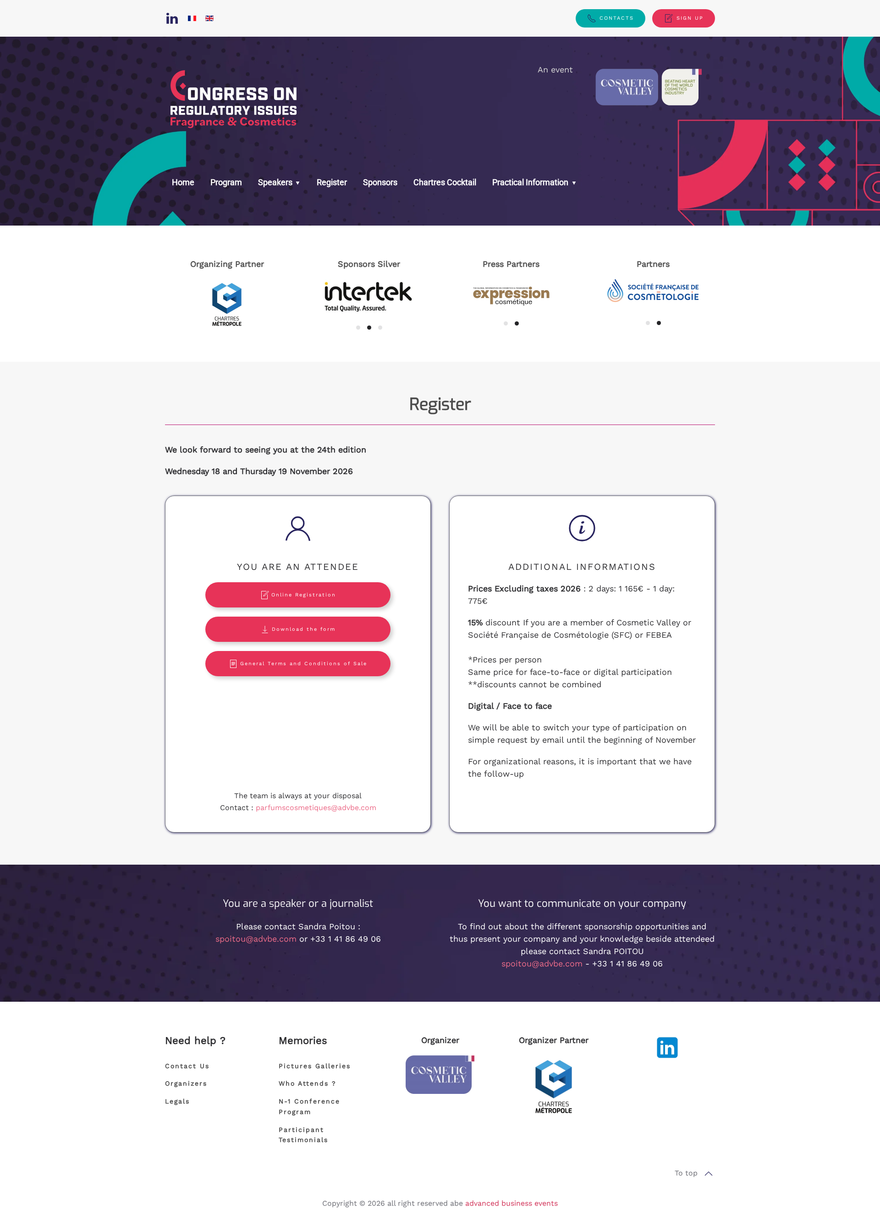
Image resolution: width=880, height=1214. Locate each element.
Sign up (690, 18)
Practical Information (531, 182)
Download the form (304, 629)
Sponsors (380, 182)
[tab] (358, 328)
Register (332, 182)
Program (226, 182)
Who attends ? (307, 1083)
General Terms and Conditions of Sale (303, 664)
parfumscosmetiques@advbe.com (316, 807)
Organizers (186, 1083)
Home (183, 182)
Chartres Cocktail (444, 182)
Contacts (617, 18)
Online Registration (303, 595)
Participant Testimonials (303, 1135)
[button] (708, 1173)
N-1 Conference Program (309, 1106)
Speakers (275, 182)
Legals (177, 1101)
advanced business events (511, 1203)
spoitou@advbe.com (256, 939)
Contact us (187, 1066)
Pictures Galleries (315, 1066)
